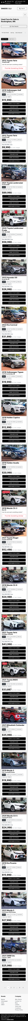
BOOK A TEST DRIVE (14, 103)
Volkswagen (4, 1001)
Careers (17, 1004)
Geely (2, 1003)
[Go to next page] (23, 987)
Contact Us (18, 1001)
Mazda (3, 999)
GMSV (2, 1004)
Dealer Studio (10, 1019)
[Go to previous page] (5, 987)
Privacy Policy (19, 1009)
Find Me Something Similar (14, 68)
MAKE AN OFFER (14, 110)
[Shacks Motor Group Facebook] (2, 2)
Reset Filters (4, 39)
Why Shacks (18, 999)
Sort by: (12, 32)
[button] (25, 14)
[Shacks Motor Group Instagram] (4, 2)
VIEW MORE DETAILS (14, 113)
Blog (16, 1003)
